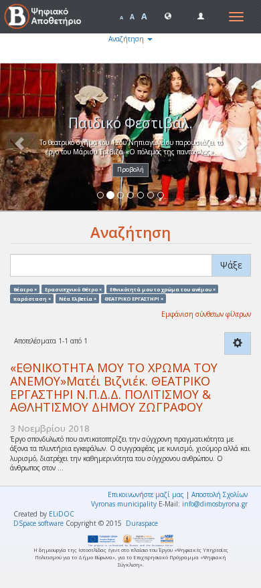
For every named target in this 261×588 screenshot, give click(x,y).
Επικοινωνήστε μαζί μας (146, 494)
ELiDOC (61, 514)
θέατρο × (25, 288)
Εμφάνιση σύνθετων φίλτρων (206, 314)
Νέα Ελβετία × (77, 298)
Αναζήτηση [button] (127, 38)
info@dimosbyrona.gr (215, 503)
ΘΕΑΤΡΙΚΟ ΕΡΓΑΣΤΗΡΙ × (133, 298)
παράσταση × (32, 298)
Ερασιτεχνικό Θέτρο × (73, 288)
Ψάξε (231, 265)
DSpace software (38, 523)
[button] (168, 15)
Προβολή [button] (130, 169)
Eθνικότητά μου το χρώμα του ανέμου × (162, 288)
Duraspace (142, 523)
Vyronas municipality (124, 503)
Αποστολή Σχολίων (219, 494)
